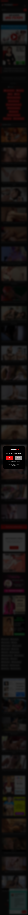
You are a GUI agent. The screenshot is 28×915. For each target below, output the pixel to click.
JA (10, 457)
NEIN (18, 457)
